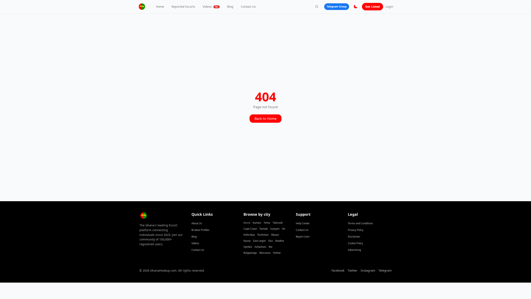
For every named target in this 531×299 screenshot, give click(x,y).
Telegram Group (337, 6)
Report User (303, 236)
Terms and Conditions (360, 223)
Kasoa (247, 241)
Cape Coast (250, 228)
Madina (279, 241)
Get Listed (372, 7)
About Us (196, 223)
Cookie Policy (355, 243)
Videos (210, 7)
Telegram (385, 270)
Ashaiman (260, 247)
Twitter (352, 270)
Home (160, 7)
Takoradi (278, 222)
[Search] (317, 6)
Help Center (303, 223)
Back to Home (265, 118)
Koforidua (249, 235)
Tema (267, 222)
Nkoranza (264, 253)
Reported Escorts (183, 7)
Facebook (337, 270)
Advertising (354, 250)
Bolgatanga (250, 253)
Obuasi (275, 235)
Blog (230, 7)
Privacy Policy (355, 230)
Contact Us (248, 7)
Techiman (262, 235)
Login (389, 7)
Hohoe (277, 253)
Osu (270, 241)
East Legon (259, 241)
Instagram (368, 270)
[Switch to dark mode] (355, 7)
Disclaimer (354, 236)
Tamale (263, 228)
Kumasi (257, 222)
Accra (247, 222)
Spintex (248, 247)
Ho (283, 228)
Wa (270, 247)
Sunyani (274, 228)
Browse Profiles (200, 230)
